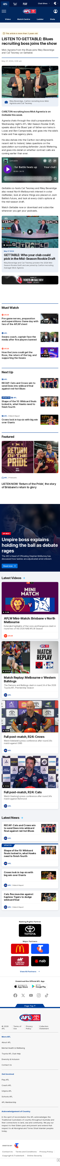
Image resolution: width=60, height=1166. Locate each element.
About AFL (6, 1042)
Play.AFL (5, 1080)
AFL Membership (9, 1102)
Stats (52, 19)
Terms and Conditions (26, 1152)
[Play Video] (30, 232)
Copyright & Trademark (13, 1155)
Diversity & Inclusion (10, 1059)
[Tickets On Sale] (30, 280)
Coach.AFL (6, 1085)
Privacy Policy (29, 1027)
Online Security (34, 1155)
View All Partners (28, 971)
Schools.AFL (7, 1096)
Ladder (40, 19)
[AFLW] (15, 4)
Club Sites (42, 3)
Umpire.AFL (7, 1091)
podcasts (13, 478)
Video (8, 19)
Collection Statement (44, 1027)
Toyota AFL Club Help (11, 1053)
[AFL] (5, 4)
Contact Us (7, 1065)
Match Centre (23, 19)
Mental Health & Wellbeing (13, 1048)
